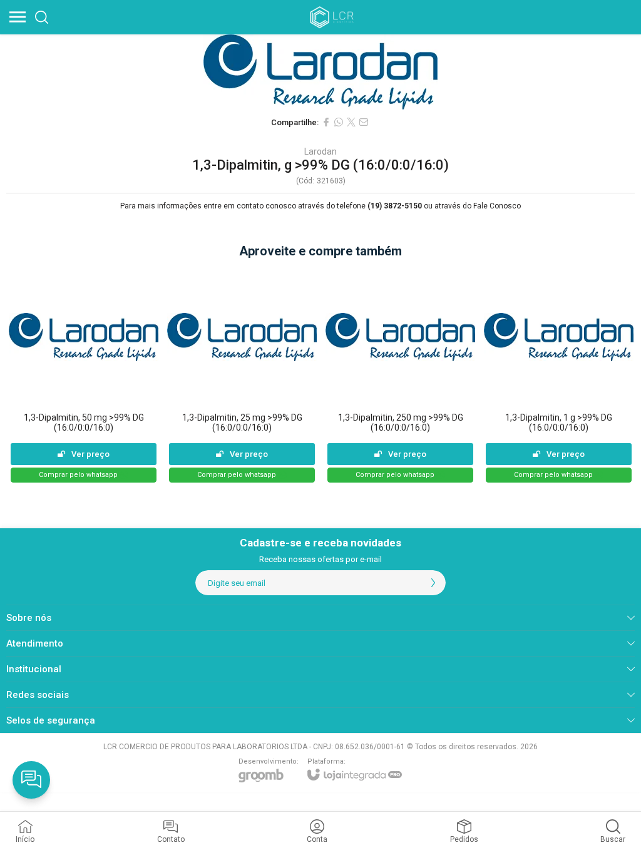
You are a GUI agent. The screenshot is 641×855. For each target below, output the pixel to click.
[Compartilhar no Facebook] (326, 122)
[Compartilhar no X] (351, 122)
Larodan (320, 151)
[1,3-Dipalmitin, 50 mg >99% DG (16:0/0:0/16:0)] (83, 375)
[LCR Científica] (333, 17)
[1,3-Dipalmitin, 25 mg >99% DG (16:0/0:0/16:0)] (242, 375)
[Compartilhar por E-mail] (363, 122)
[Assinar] (433, 582)
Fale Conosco (497, 206)
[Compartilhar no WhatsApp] (338, 122)
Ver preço (90, 454)
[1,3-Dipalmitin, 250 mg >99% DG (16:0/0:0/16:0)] (400, 375)
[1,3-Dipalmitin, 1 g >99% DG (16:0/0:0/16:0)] (558, 375)
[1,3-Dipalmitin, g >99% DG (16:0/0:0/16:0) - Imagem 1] (320, 72)
